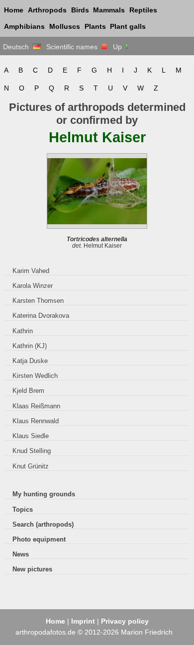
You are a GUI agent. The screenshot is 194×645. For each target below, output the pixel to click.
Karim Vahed (30, 271)
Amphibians (24, 26)
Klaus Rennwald (35, 421)
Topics (22, 509)
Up (118, 47)
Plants (95, 26)
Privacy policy (125, 621)
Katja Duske (30, 361)
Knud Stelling (31, 451)
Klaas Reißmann (36, 406)
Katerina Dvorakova (40, 315)
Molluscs (64, 26)
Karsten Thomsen (38, 300)
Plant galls (128, 26)
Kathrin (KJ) (29, 346)
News (20, 554)
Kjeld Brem (28, 390)
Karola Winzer (32, 285)
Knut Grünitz (30, 466)
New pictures (32, 569)
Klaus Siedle (30, 436)
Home (13, 10)
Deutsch (18, 47)
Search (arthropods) (43, 524)
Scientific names (73, 47)
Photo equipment (39, 539)
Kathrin (22, 331)
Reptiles (143, 10)
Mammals (109, 10)
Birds (80, 10)
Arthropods (47, 10)
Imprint (83, 621)
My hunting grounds (43, 494)
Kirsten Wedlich (35, 375)
